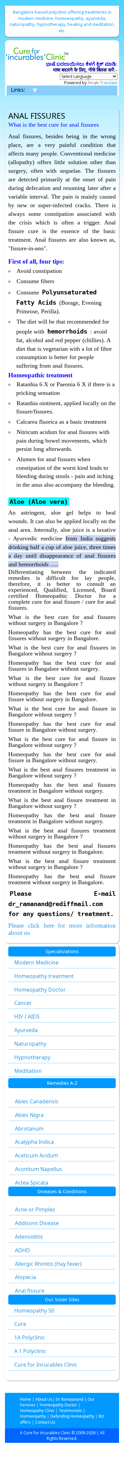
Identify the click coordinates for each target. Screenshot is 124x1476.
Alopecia (25, 1277)
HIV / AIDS (27, 1016)
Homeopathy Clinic (37, 1410)
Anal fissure (29, 1290)
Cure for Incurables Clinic (45, 1364)
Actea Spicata (31, 1182)
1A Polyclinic (29, 1337)
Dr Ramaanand (69, 1399)
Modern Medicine (36, 962)
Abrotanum (29, 1128)
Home (25, 1399)
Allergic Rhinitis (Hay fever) (48, 1263)
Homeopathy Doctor (40, 989)
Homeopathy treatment (44, 976)
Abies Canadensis (37, 1101)
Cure (20, 1323)
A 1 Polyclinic (30, 1351)
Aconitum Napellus (38, 1169)
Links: (18, 89)
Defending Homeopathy (72, 1416)
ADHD (22, 1250)
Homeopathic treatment (40, 375)
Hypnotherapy (32, 1057)
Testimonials (70, 1410)
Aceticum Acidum (36, 1155)
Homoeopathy (33, 1416)
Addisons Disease (37, 1223)
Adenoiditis (29, 1236)
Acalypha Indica (34, 1141)
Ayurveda (26, 1030)
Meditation (28, 1071)
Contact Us (45, 1422)
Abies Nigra (29, 1115)
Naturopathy (30, 1043)
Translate (108, 83)
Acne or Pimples (35, 1209)
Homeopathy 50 (34, 1310)
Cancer (23, 1003)
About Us (43, 1399)
